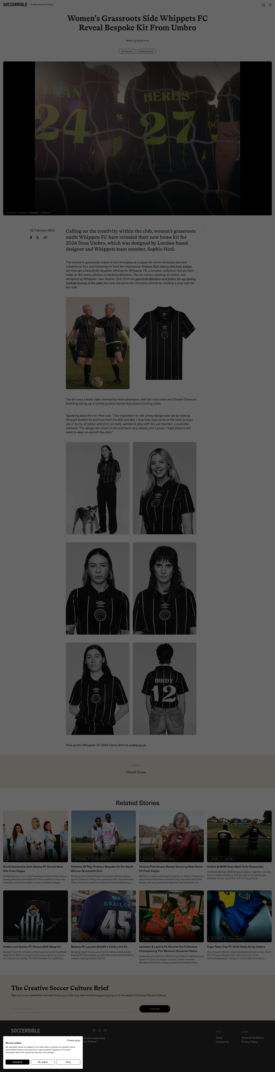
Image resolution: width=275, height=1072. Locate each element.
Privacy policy (73, 1040)
